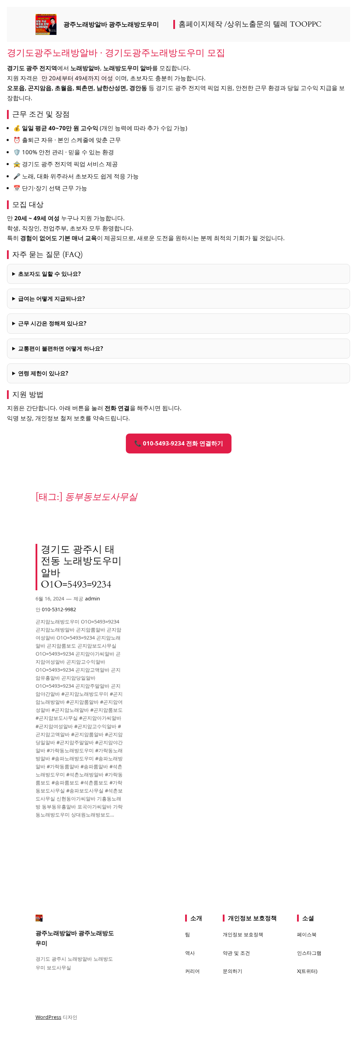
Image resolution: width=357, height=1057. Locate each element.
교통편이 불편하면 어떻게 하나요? (60, 348)
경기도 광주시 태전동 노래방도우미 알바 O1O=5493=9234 (81, 567)
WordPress (48, 1017)
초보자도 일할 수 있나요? (49, 274)
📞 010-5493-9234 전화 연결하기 (178, 443)
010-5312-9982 (59, 609)
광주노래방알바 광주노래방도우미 (111, 24)
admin (92, 598)
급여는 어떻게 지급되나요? (51, 298)
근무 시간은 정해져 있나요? (52, 323)
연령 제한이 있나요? (43, 373)
